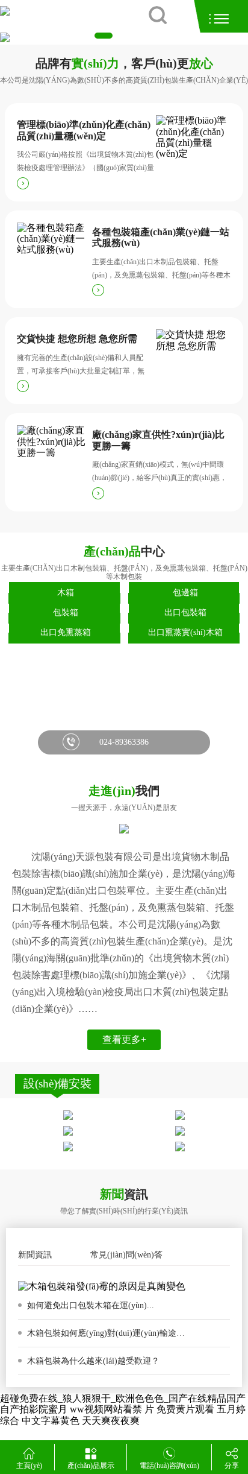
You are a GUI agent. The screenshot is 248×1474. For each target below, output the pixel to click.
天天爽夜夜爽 (111, 1420)
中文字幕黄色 (50, 1420)
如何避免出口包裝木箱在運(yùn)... (89, 1305)
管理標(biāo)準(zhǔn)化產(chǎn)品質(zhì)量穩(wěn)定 (83, 130)
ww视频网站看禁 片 (112, 1409)
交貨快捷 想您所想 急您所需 (77, 339)
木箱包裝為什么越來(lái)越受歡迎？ (92, 1360)
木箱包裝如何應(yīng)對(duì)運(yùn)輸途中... (108, 1333)
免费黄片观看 (185, 1409)
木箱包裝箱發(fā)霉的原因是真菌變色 (96, 1279)
